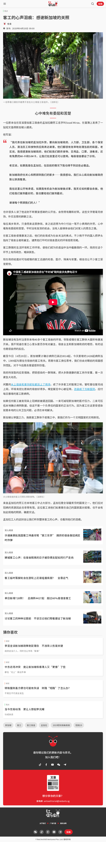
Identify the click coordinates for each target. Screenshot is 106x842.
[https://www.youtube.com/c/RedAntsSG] (52, 764)
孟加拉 (44, 725)
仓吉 (9, 23)
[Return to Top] (100, 837)
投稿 (100, 3)
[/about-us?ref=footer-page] (58, 764)
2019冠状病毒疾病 (61, 725)
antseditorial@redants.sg (57, 801)
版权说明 (63, 823)
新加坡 (8, 725)
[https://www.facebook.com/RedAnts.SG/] (46, 764)
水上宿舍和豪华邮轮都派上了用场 (30, 384)
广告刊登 (53, 823)
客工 (19, 725)
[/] (53, 3)
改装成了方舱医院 (84, 389)
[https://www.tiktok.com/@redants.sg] (40, 764)
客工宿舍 (31, 725)
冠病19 (78, 725)
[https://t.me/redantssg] (64, 764)
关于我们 (43, 823)
